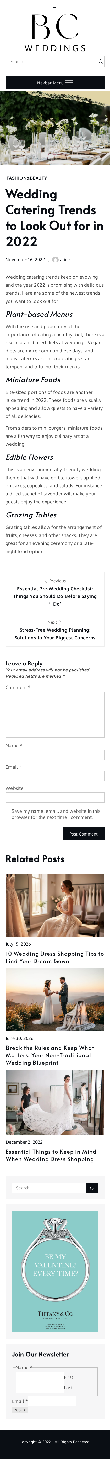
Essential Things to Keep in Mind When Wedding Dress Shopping (51, 1155)
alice (65, 259)
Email (14, 767)
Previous (55, 592)
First (68, 1377)
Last (68, 1387)
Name (14, 745)
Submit (20, 1410)
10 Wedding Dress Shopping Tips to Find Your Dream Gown (55, 957)
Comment (18, 687)
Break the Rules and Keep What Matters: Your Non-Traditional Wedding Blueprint (50, 1055)
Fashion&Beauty (27, 178)
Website (15, 788)
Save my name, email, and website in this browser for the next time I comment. (56, 814)
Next (55, 630)
